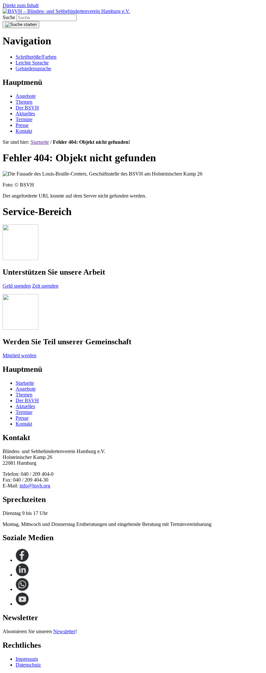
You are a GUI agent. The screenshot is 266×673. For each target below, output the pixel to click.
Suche (10, 17)
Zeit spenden (45, 286)
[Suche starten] (21, 24)
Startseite (39, 142)
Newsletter (64, 631)
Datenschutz (28, 664)
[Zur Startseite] (66, 11)
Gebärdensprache (33, 68)
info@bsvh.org (34, 485)
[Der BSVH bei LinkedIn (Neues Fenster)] (22, 574)
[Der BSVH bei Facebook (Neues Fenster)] (22, 560)
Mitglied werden (19, 355)
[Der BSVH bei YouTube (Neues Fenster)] (22, 604)
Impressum (27, 659)
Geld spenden (17, 286)
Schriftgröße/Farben (36, 57)
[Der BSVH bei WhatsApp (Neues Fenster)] (22, 589)
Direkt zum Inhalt (21, 5)
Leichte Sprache (32, 62)
